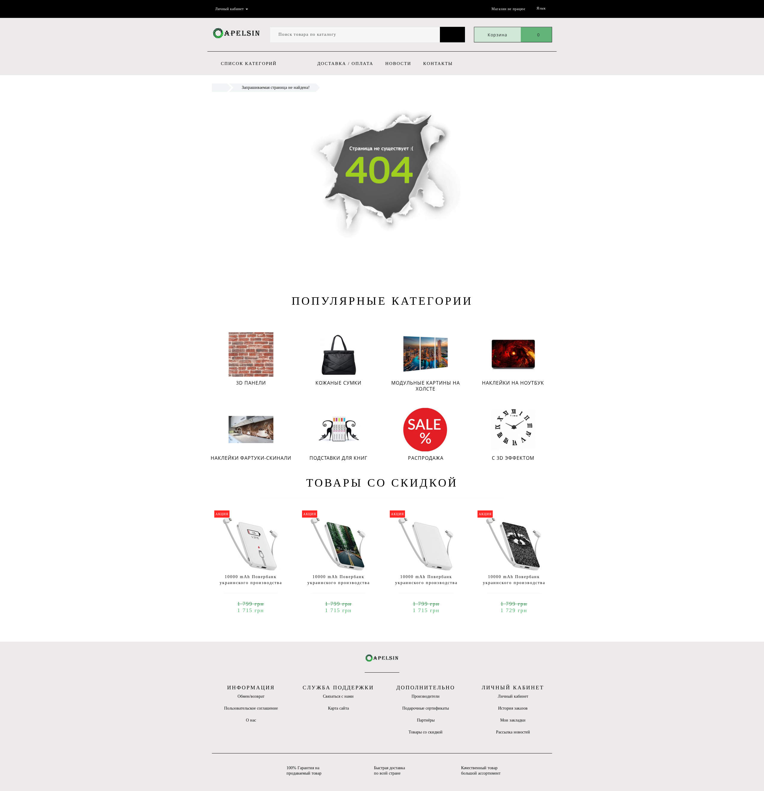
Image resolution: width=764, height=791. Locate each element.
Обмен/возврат (251, 696)
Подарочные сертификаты (425, 708)
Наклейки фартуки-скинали (251, 458)
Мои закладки (513, 720)
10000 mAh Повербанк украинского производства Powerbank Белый (426, 583)
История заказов (513, 708)
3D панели (251, 383)
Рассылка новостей (513, 732)
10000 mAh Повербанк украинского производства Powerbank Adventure (338, 583)
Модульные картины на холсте (425, 386)
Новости (398, 63)
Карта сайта (338, 708)
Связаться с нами (338, 696)
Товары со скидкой (426, 732)
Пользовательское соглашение (251, 708)
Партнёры (426, 720)
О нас (251, 720)
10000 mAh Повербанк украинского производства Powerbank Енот (514, 583)
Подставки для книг (338, 458)
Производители (426, 696)
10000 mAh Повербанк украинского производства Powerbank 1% (251, 583)
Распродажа (425, 458)
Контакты (438, 63)
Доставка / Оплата (345, 63)
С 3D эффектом (513, 458)
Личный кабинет (513, 696)
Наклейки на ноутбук (513, 383)
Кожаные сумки (338, 383)
